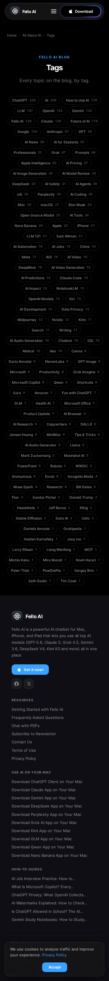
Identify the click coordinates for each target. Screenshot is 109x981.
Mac (24, 205)
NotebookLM (70, 288)
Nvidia (60, 320)
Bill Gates (86, 487)
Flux (17, 497)
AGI (52, 257)
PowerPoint (29, 466)
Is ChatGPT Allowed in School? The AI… (47, 911)
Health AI (45, 403)
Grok (58, 152)
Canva (79, 351)
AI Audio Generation (29, 340)
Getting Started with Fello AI (37, 709)
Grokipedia (74, 528)
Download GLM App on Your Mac (42, 838)
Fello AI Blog (54, 57)
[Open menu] (53, 11)
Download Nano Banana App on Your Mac (49, 855)
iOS (93, 340)
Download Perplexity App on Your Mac (46, 814)
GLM (20, 403)
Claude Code (74, 278)
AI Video (77, 257)
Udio (88, 518)
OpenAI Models (44, 299)
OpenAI (52, 111)
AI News (34, 142)
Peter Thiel (22, 570)
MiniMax (56, 434)
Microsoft (20, 372)
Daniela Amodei (39, 528)
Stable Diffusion (31, 518)
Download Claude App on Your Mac (44, 789)
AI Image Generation (33, 173)
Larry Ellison (24, 549)
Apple (60, 225)
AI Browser (75, 414)
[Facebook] (17, 684)
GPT (85, 131)
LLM (25, 111)
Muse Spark (25, 487)
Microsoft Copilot (28, 382)
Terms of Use (24, 750)
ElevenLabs (56, 361)
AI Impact (36, 288)
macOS (50, 205)
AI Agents (86, 184)
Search (41, 330)
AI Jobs (61, 246)
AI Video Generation (70, 267)
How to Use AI (81, 100)
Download (84, 11)
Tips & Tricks (87, 434)
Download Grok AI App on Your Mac (44, 822)
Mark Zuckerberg (37, 455)
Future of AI (84, 121)
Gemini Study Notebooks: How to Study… (49, 919)
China (88, 246)
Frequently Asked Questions (38, 717)
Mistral (31, 351)
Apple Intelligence (38, 163)
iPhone (86, 225)
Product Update (39, 414)
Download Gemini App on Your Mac (44, 798)
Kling (86, 508)
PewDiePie (54, 570)
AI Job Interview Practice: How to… (44, 878)
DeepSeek (23, 184)
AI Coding (81, 194)
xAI (22, 194)
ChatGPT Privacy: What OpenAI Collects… (49, 894)
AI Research (25, 424)
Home (12, 35)
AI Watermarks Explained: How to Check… (49, 903)
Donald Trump (83, 497)
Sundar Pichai (46, 497)
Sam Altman (69, 236)
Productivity (51, 372)
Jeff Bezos (59, 508)
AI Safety (55, 184)
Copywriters (59, 424)
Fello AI (29, 11)
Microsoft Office (79, 403)
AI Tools (79, 215)
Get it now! (34, 669)
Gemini (82, 111)
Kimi (85, 320)
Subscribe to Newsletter (34, 733)
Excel (51, 476)
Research (57, 487)
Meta (29, 257)
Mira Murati (54, 560)
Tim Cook (70, 581)
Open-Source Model (40, 215)
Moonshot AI (76, 455)
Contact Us (22, 742)
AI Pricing (77, 163)
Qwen (60, 382)
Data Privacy (75, 309)
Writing (68, 330)
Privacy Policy (24, 758)
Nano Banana (29, 225)
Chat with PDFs (26, 725)
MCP (91, 549)
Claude (51, 121)
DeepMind (30, 267)
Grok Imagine (86, 372)
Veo (56, 351)
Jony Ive (76, 539)
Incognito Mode (82, 476)
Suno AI (64, 518)
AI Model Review (79, 173)
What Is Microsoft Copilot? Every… (43, 886)
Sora (19, 393)
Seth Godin (39, 581)
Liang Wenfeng (61, 549)
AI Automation (27, 246)
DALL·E (88, 424)
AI (50, 100)
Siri (75, 299)
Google (27, 131)
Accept (55, 967)
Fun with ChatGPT (79, 393)
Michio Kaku (21, 560)
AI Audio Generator (42, 445)
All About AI (31, 35)
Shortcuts (87, 382)
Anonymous (23, 476)
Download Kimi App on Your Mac (41, 830)
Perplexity (49, 194)
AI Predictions (35, 278)
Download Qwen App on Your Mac (43, 847)
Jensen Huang (23, 434)
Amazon (43, 393)
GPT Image (89, 361)
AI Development (36, 309)
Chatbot (68, 340)
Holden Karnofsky (41, 539)
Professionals (28, 152)
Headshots (28, 508)
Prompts (85, 152)
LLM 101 (37, 236)
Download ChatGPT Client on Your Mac (47, 781)
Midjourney (29, 320)
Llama (77, 445)
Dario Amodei (22, 361)
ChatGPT (23, 100)
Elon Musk (80, 205)
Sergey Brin (86, 570)
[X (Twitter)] (29, 684)
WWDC (84, 466)
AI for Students (69, 142)
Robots (58, 466)
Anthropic (58, 131)
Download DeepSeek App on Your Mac (47, 806)
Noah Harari (88, 560)
